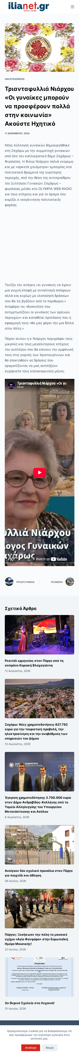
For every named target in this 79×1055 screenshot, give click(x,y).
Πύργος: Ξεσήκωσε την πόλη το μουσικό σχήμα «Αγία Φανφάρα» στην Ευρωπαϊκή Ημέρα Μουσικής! (36, 939)
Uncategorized (15, 79)
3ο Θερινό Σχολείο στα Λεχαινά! (29, 1003)
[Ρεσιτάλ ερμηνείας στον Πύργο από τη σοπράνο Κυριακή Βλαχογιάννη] (39, 634)
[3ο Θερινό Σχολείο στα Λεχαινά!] (39, 977)
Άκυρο (50, 1047)
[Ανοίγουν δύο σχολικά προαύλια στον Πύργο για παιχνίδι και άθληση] (39, 845)
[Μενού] (72, 7)
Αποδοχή (30, 1047)
